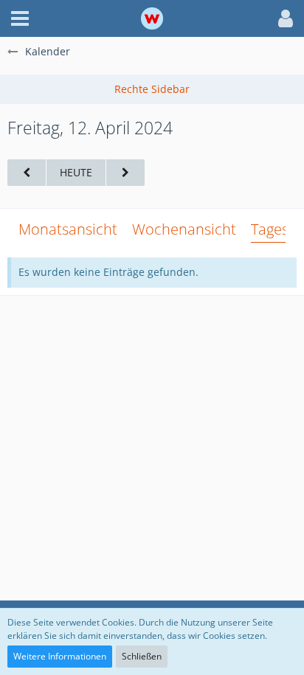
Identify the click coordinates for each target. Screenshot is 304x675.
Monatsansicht (67, 229)
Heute (76, 172)
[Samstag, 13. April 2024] (125, 173)
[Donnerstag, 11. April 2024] (26, 173)
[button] (19, 18)
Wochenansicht (184, 229)
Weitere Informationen (59, 656)
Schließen (142, 656)
